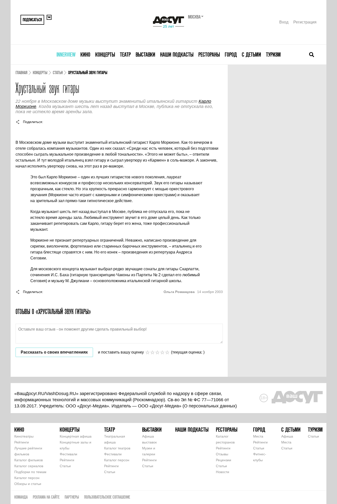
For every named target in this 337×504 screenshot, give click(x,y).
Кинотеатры (24, 436)
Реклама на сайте (46, 497)
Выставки (145, 54)
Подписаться (32, 19)
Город (231, 54)
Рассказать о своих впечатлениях (54, 352)
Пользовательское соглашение (107, 497)
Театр (125, 54)
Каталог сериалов (28, 466)
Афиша (287, 436)
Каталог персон (26, 478)
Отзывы (222, 454)
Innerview (65, 54)
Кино (85, 54)
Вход (283, 22)
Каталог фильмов (28, 460)
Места (258, 436)
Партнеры (72, 497)
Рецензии (223, 460)
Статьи (58, 72)
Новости (222, 472)
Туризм (273, 54)
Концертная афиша (76, 436)
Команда (21, 497)
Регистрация (305, 22)
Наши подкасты (176, 54)
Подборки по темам (30, 472)
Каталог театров (117, 448)
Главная (21, 72)
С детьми (251, 54)
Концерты (105, 54)
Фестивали (68, 454)
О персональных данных (209, 405)
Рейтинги (21, 442)
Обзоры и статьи (27, 484)
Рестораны (209, 54)
